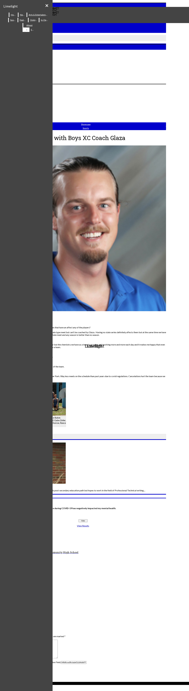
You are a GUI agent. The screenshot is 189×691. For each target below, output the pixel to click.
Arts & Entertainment (39, 14)
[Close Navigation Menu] (47, 5)
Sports (13, 20)
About (29, 25)
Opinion (34, 20)
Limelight (10, 6)
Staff (33, 29)
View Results (83, 525)
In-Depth (45, 20)
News (22, 14)
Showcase (85, 124)
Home (14, 14)
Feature (23, 20)
